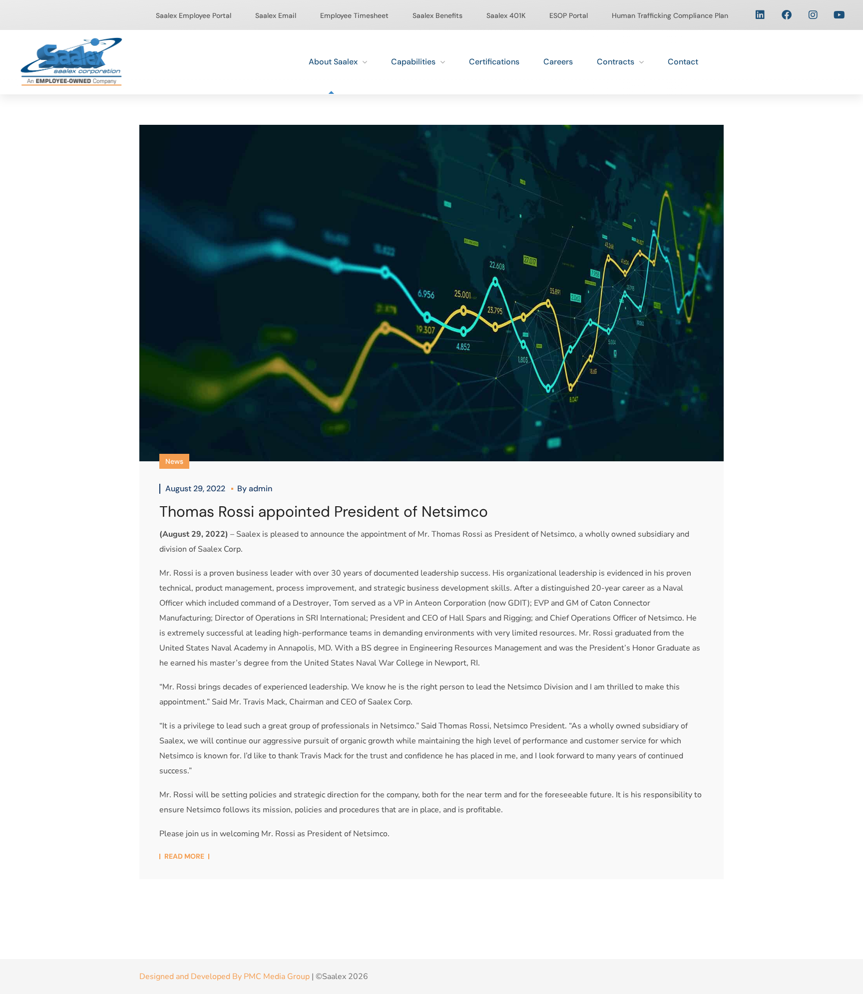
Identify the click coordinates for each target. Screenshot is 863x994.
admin (260, 488)
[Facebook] (787, 15)
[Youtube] (840, 15)
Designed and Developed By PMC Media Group (224, 976)
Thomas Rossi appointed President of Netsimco (323, 511)
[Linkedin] (760, 15)
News (174, 461)
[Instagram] (813, 15)
